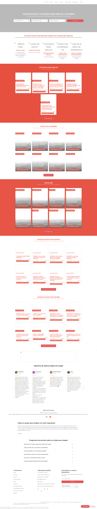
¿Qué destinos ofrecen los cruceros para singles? (36, 454)
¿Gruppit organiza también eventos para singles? (36, 461)
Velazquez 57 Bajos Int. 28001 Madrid (46, 483)
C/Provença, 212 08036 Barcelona (46, 486)
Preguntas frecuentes (18, 490)
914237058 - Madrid (43, 472)
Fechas (56, 2)
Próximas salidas (17, 479)
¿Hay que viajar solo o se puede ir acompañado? (36, 447)
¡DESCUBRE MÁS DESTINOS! (48, 289)
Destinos (15, 483)
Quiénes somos (75, 2)
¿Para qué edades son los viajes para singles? (35, 450)
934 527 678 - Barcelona (44, 474)
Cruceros (46, 2)
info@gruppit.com (43, 479)
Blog (81, 2)
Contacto (41, 481)
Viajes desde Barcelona (18, 488)
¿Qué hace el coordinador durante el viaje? (34, 457)
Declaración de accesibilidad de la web (75, 502)
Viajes (51, 2)
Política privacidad (65, 502)
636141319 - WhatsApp (43, 477)
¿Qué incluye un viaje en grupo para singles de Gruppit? (37, 444)
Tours (15, 481)
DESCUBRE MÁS (48, 118)
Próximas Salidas (68, 2)
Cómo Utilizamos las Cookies (56, 502)
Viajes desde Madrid (18, 486)
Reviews (15, 493)
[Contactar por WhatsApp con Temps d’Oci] (93, 506)
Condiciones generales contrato (45, 502)
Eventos (61, 2)
